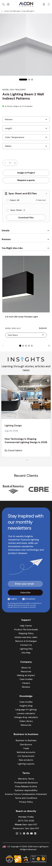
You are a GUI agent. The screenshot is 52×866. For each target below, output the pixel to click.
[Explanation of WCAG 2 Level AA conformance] (38, 859)
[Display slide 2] (23, 345)
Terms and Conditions (26, 798)
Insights (13, 599)
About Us (26, 667)
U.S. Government (26, 756)
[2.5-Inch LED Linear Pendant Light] (26, 284)
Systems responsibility (26, 790)
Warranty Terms (26, 778)
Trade (26, 748)
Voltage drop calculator (26, 717)
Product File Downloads (26, 629)
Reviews (6, 239)
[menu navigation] (48, 4)
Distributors (26, 744)
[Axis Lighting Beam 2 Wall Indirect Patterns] (23, 80)
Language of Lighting (26, 709)
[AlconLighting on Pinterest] (24, 833)
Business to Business (26, 740)
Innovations (30, 599)
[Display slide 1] (20, 345)
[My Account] (8, 4)
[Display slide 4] (28, 345)
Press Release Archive (26, 786)
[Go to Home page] (26, 4)
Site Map (26, 652)
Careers (26, 683)
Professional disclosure (26, 782)
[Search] (3, 4)
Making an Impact (26, 675)
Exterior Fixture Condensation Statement (26, 794)
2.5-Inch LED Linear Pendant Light (21, 316)
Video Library (26, 721)
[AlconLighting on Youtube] (31, 833)
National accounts (26, 752)
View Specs (13, 335)
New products (26, 759)
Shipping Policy (26, 633)
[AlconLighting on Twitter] (21, 833)
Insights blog (26, 705)
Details (6, 230)
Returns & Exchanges (26, 641)
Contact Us (26, 645)
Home (6, 11)
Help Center (26, 625)
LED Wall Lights (15, 11)
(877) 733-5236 (26, 820)
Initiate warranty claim (26, 637)
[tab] (24, 460)
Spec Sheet (16, 210)
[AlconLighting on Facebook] (28, 833)
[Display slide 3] (26, 345)
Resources (26, 671)
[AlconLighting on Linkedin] (35, 833)
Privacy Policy (26, 801)
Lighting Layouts (26, 763)
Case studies (26, 679)
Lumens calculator (26, 713)
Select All (14, 200)
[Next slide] (49, 345)
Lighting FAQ (26, 648)
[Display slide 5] (31, 345)
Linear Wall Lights (28, 11)
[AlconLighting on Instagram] (17, 833)
